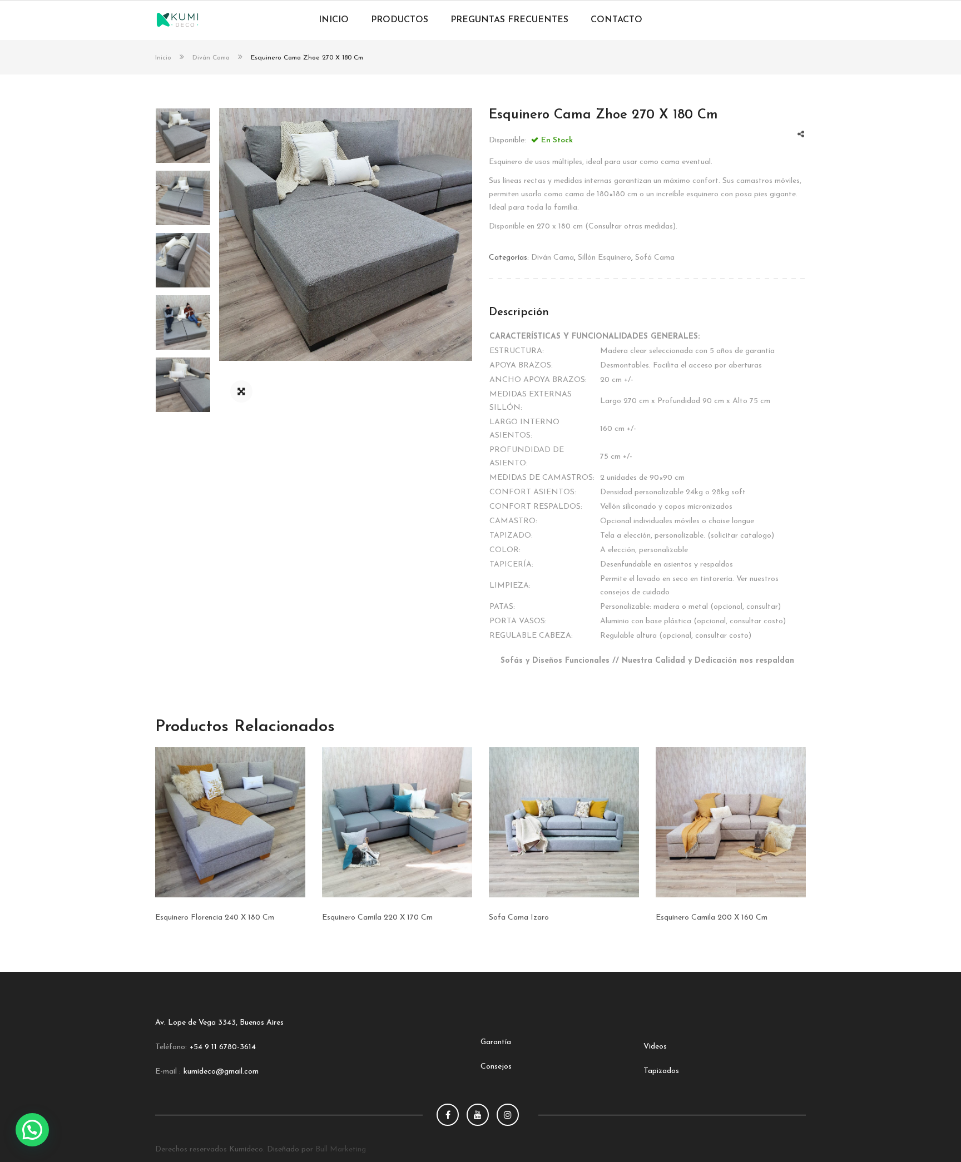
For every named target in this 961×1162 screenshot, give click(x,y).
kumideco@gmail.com (221, 1071)
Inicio (163, 57)
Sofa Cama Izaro (519, 917)
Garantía (496, 1042)
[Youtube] (478, 1115)
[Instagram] (508, 1115)
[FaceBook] (448, 1115)
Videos (655, 1046)
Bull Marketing (340, 1149)
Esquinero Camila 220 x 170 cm (377, 917)
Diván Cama (211, 57)
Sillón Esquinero (604, 258)
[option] (345, 234)
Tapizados (661, 1071)
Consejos (496, 1066)
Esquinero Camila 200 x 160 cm (711, 917)
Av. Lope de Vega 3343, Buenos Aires (219, 1023)
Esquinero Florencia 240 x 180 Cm (214, 917)
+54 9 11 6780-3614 (223, 1047)
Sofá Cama (655, 258)
